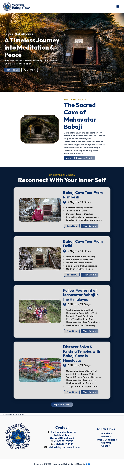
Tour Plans (12, 69)
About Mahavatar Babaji (79, 158)
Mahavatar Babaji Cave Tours (15, 414)
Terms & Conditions (106, 439)
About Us (106, 442)
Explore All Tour (62, 404)
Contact (30, 69)
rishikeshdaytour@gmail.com (63, 447)
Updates (106, 436)
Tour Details (89, 225)
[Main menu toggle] (118, 6)
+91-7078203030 (63, 441)
